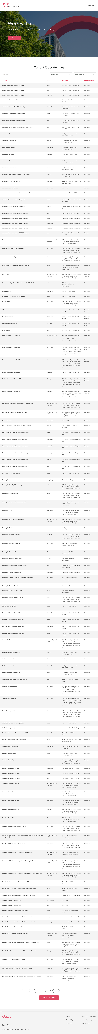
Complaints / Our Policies (88, 1016)
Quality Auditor (6, 640)
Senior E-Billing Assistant (9, 686)
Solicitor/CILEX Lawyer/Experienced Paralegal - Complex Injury (20, 942)
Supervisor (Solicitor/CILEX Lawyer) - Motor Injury (17, 968)
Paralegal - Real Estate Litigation (11, 585)
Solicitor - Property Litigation (11, 768)
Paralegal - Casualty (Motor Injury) (12, 485)
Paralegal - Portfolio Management (12, 552)
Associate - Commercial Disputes (11, 100)
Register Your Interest (49, 997)
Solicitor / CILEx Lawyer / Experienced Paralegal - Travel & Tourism (22, 873)
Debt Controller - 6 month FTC (11, 335)
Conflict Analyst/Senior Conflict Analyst (13, 296)
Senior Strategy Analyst (9, 728)
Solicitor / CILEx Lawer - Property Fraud (14, 826)
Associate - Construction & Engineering (13, 107)
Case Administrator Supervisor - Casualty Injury (16, 257)
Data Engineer (6, 330)
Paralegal (5, 480)
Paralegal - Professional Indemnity (12, 572)
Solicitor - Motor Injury (9, 760)
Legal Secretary (6, 420)
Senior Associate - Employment (11, 652)
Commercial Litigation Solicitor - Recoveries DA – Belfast (18, 283)
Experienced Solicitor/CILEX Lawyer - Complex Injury (17, 403)
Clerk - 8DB (5, 274)
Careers (68, 1016)
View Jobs (91, 5)
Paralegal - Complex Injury (10, 493)
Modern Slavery (85, 1023)
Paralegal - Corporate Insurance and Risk (14, 502)
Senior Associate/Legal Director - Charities (14, 679)
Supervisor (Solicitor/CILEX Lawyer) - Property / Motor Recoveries (21, 976)
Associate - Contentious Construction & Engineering (17, 127)
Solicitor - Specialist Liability (10, 783)
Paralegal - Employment (9, 528)
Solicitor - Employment (9, 753)
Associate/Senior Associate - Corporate (13, 199)
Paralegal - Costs (7, 510)
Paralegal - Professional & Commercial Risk (14, 565)
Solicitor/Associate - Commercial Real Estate (15, 910)
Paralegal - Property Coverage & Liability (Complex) (17, 577)
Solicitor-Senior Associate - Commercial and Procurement (19, 882)
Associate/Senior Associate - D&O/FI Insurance (16, 233)
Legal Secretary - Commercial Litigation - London (16, 425)
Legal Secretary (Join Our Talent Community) (15, 432)
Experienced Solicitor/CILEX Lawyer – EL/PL (15, 412)
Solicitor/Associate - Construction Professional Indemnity (19, 917)
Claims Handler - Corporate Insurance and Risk (15, 265)
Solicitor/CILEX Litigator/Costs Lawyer (13, 959)
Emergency (69, 1023)
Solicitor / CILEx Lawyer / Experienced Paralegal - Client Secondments (22, 861)
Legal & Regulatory (86, 1020)
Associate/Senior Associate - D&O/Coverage (15, 213)
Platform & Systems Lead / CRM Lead (13, 613)
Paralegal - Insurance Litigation (11, 534)
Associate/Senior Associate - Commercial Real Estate (17, 193)
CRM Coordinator (7, 310)
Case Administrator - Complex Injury (13, 248)
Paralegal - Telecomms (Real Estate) (12, 590)
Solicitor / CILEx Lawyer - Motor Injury (13, 843)
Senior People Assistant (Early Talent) (13, 723)
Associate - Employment (9, 134)
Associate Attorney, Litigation (11, 188)
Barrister (4, 239)
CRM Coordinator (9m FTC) (10, 323)
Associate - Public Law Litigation (11, 181)
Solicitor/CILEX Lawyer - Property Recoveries (15, 933)
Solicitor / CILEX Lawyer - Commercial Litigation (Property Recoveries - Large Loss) (22, 836)
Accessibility (69, 1020)
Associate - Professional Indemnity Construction (16, 174)
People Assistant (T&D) (9, 606)
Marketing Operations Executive (11, 473)
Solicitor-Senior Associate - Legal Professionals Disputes (18, 895)
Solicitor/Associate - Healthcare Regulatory (15, 927)
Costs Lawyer (6, 301)
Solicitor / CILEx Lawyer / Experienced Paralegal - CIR (18, 852)
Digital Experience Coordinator (11, 372)
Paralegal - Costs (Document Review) (13, 519)
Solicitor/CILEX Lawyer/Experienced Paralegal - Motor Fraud (20, 951)
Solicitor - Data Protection (10, 746)
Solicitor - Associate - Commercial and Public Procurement (19, 733)
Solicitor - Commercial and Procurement (14, 739)
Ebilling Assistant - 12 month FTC (11, 379)
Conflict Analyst (7, 291)
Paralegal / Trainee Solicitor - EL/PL (12, 597)
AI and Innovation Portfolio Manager (13, 85)
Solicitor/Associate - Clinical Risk (11, 900)
